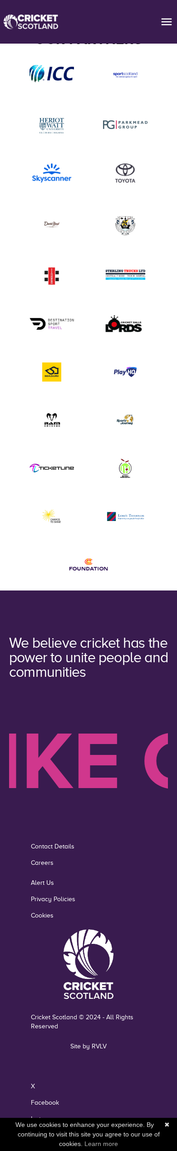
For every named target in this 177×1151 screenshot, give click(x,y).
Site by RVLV (88, 1046)
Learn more (101, 1143)
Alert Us (42, 882)
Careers (42, 862)
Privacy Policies (53, 899)
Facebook (45, 1102)
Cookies (42, 915)
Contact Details (52, 846)
